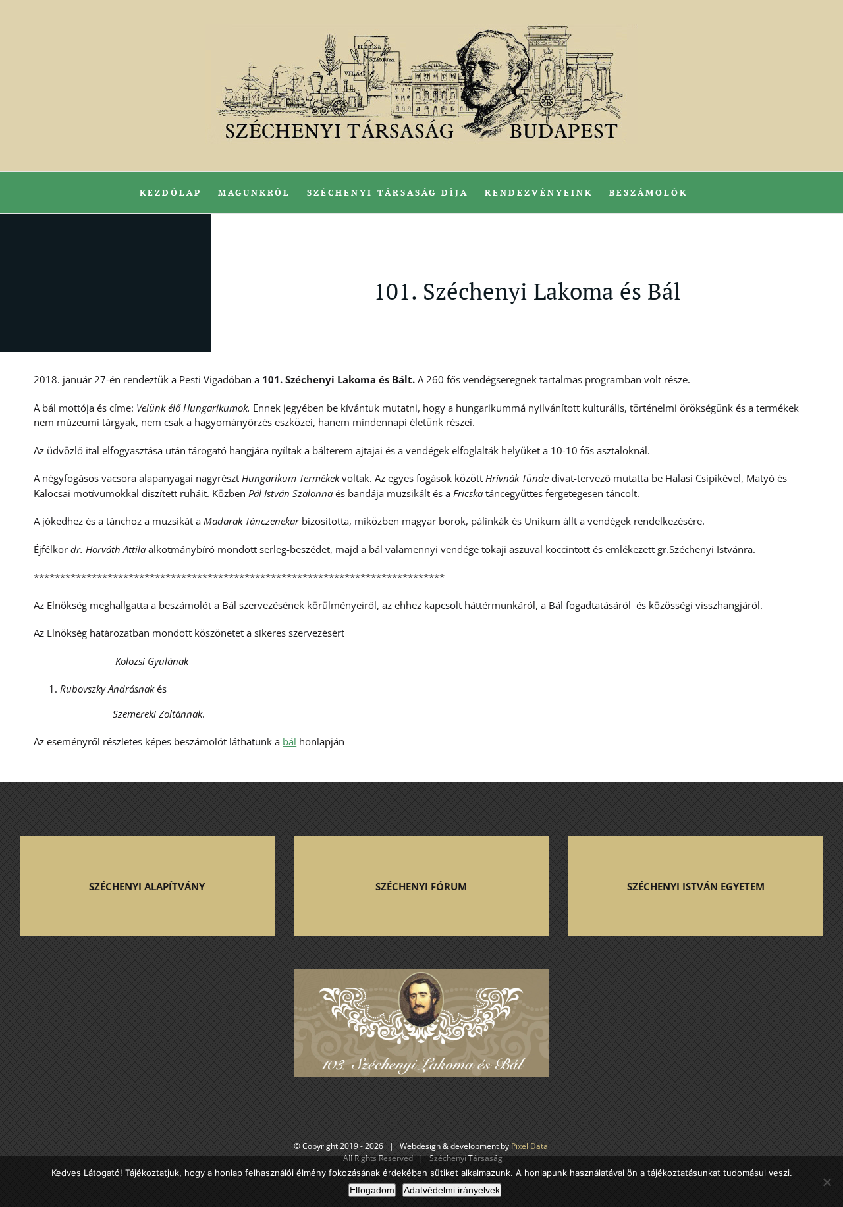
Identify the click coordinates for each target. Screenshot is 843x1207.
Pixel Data (529, 1146)
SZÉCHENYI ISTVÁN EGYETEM (696, 886)
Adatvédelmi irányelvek (452, 1190)
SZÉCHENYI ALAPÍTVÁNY (147, 886)
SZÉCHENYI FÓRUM (421, 886)
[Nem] (826, 1182)
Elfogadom (372, 1190)
